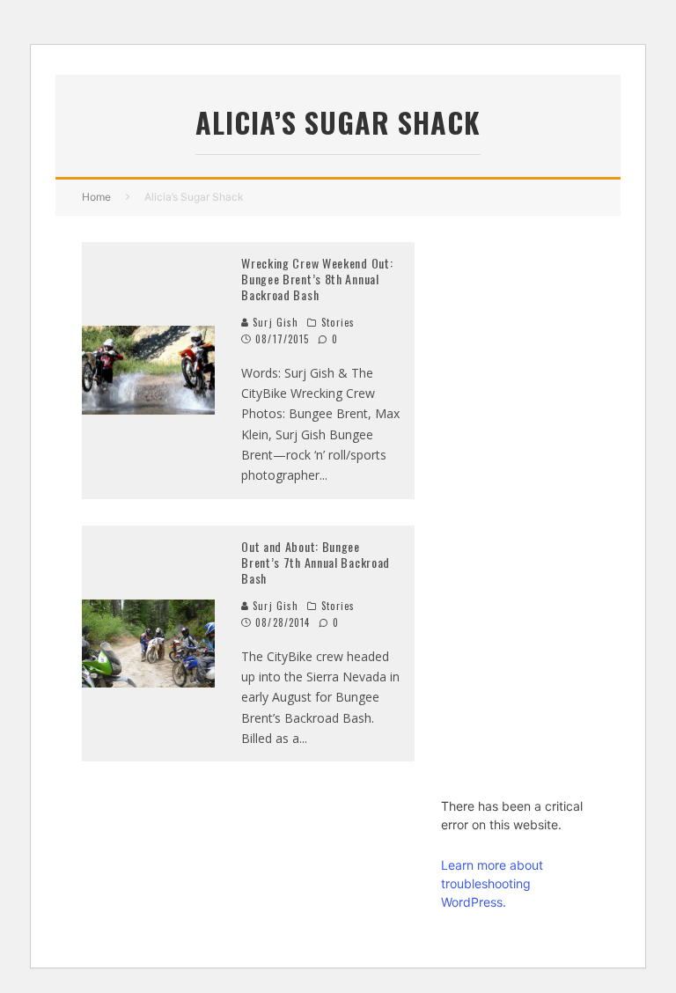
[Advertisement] (517, 506)
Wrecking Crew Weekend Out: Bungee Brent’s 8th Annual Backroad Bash (317, 279)
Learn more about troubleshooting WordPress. (492, 883)
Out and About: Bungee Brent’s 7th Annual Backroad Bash (315, 562)
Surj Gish (273, 322)
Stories (338, 322)
